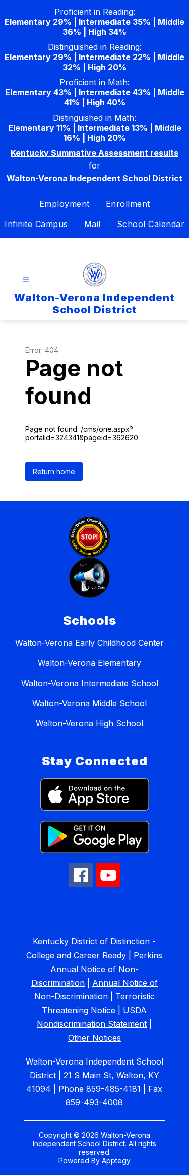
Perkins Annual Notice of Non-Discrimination (97, 968)
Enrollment (128, 204)
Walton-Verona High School (89, 723)
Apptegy (116, 1160)
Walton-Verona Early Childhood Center (89, 643)
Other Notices (94, 1038)
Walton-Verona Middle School (89, 703)
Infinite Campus (36, 224)
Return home (54, 471)
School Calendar (151, 224)
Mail (92, 224)
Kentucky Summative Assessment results (94, 153)
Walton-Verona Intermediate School (89, 683)
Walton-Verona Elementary (89, 663)
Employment (64, 204)
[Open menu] (26, 280)
